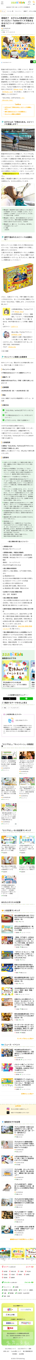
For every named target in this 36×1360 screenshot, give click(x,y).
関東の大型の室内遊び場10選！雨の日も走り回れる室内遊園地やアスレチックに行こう (24, 967)
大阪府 (13, 1274)
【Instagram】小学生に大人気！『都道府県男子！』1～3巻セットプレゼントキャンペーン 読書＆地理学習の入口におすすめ (27, 790)
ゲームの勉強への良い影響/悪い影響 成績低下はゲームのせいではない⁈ (24, 1229)
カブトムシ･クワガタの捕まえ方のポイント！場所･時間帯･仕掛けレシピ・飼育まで (27, 867)
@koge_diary (18, 89)
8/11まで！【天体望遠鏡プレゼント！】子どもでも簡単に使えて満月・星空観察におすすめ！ (8, 763)
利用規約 (14, 1354)
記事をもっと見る (26, 1094)
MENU (2, 3)
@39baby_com (7, 92)
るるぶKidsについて (10, 1348)
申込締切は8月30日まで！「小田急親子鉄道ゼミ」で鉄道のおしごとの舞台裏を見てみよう (24, 1052)
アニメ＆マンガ (11, 32)
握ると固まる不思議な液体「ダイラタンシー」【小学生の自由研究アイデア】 (9, 867)
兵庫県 (17, 1089)
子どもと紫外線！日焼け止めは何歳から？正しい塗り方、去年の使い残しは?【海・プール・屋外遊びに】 (24, 1130)
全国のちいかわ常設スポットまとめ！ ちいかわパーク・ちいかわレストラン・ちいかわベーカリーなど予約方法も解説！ (24, 1003)
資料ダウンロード (18, 1338)
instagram (8, 1109)
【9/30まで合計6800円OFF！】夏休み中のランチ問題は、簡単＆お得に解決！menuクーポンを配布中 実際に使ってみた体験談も (8, 791)
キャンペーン (6, 30)
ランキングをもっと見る (24, 1038)
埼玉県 (29, 1271)
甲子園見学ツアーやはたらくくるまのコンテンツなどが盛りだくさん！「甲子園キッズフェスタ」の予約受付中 (24, 1082)
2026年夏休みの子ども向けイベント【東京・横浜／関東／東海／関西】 (24, 990)
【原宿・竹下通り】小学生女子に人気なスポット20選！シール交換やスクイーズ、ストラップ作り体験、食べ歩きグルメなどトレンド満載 (24, 941)
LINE (34, 61)
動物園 (11, 1293)
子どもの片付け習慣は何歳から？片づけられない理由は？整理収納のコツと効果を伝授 (24, 1201)
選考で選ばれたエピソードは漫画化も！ (16, 111)
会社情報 (21, 1354)
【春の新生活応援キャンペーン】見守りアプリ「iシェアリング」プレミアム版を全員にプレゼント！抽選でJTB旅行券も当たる (8, 816)
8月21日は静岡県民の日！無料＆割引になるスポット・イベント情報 (24, 928)
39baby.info (12, 347)
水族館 (16, 1287)
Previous (13, 1259)
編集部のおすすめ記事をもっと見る (21, 1239)
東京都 (17, 1074)
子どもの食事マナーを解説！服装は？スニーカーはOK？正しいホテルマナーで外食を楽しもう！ (24, 1215)
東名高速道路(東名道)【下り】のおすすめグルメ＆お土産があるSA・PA (24, 1016)
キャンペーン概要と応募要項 (12, 114)
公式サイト (14, 326)
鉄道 (4, 32)
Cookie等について (16, 1351)
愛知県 (5, 1277)
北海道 (5, 1274)
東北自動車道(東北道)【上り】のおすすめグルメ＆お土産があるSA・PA (24, 979)
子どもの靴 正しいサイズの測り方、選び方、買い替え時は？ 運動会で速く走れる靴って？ (24, 1172)
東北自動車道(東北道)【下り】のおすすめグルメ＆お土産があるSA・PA (24, 917)
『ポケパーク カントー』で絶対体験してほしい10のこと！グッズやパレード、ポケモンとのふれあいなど (24, 955)
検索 (34, 4)
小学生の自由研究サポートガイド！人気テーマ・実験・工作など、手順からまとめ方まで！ (26, 848)
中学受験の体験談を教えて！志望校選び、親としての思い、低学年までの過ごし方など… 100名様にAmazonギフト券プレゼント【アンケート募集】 (8, 889)
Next (22, 1259)
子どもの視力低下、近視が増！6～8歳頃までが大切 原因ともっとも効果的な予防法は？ (24, 1187)
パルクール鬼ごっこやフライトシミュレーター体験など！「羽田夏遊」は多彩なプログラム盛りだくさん (24, 1067)
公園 (5, 1293)
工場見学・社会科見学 (23, 1293)
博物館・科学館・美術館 (10, 1290)
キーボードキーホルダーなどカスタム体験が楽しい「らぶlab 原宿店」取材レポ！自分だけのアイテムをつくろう (24, 1027)
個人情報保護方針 (28, 1351)
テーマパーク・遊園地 (27, 1290)
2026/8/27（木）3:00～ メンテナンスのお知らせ (18, 7)
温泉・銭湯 (7, 1296)
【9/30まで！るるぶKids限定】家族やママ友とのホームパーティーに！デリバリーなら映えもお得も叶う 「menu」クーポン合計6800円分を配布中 (26, 765)
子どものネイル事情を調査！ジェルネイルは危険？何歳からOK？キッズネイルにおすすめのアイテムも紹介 (24, 1144)
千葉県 (21, 1271)
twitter (31, 61)
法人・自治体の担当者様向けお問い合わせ (18, 1335)
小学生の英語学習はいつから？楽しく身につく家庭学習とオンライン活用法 (24, 1158)
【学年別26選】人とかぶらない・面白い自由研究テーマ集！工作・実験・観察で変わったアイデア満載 (8, 848)
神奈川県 (18, 1059)
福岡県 (13, 1277)
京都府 (20, 1274)
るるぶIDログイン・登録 (24, 1348)
